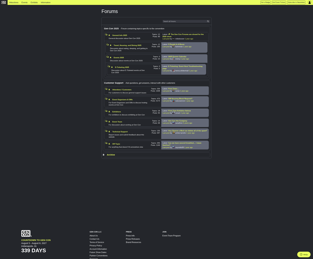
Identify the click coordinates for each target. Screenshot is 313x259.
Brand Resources (133, 242)
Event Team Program (171, 236)
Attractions (13, 2)
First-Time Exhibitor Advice (179, 111)
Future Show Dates (98, 252)
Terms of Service (97, 242)
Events (25, 2)
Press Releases (133, 239)
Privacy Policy (96, 246)
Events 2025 (119, 58)
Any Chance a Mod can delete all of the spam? (187, 131)
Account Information (98, 249)
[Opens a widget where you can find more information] (304, 255)
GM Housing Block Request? (180, 99)
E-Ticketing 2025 (122, 67)
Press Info (130, 236)
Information (45, 2)
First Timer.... (173, 89)
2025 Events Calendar (177, 57)
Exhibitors (116, 112)
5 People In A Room (176, 44)
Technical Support (120, 132)
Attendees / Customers (121, 90)
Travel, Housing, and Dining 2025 (127, 45)
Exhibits (34, 2)
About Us (94, 236)
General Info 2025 (119, 35)
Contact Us (94, 239)
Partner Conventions (98, 256)
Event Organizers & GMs (122, 100)
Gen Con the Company (177, 121)
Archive (111, 155)
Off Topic (116, 144)
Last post (166, 39)
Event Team (117, 122)
